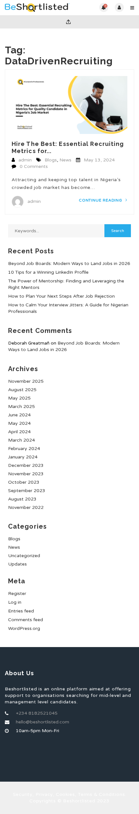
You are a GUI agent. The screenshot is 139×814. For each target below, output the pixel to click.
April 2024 (19, 431)
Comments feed (25, 619)
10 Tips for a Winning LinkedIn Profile (48, 272)
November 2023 (26, 474)
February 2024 (24, 448)
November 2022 (26, 507)
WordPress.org (24, 628)
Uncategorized (24, 555)
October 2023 (23, 482)
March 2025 (21, 406)
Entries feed (21, 611)
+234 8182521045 (37, 713)
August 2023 (22, 499)
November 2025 (26, 381)
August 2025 (22, 389)
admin (25, 160)
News (65, 160)
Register (17, 593)
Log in (14, 602)
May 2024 (19, 423)
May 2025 (19, 398)
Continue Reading (101, 200)
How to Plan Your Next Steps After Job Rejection (61, 296)
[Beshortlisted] (37, 7)
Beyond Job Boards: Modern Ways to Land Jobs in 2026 (69, 263)
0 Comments (34, 166)
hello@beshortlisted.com (42, 722)
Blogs (51, 160)
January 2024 (22, 457)
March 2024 (21, 440)
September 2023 (26, 490)
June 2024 (19, 415)
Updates (17, 564)
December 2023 (26, 465)
